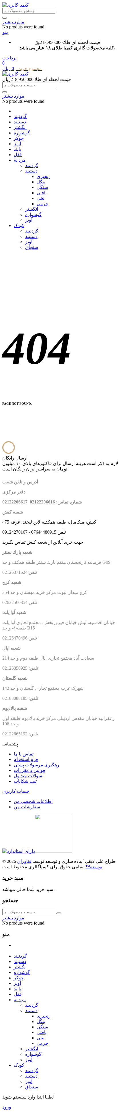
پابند (17, 149)
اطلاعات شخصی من (33, 801)
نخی (40, 198)
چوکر (19, 138)
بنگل (41, 181)
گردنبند (20, 116)
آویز (17, 143)
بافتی (42, 192)
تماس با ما (23, 753)
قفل (18, 154)
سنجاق (31, 247)
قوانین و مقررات (29, 770)
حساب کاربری (15, 791)
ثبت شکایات (25, 781)
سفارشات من (27, 806)
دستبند (20, 121)
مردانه (20, 160)
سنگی (42, 187)
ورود (6, 1107)
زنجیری (44, 176)
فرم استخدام (26, 759)
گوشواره (22, 132)
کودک (19, 225)
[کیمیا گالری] (15, 5)
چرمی (42, 203)
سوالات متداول (28, 775)
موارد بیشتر (13, 21)
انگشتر (20, 127)
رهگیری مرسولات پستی (36, 764)
